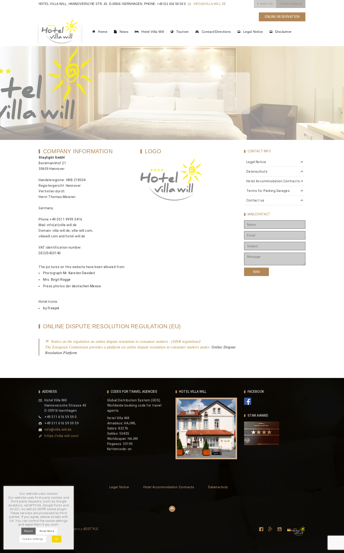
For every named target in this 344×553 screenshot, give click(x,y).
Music (266, 4)
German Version (291, 4)
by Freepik (51, 308)
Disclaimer (283, 32)
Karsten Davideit (82, 273)
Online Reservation (282, 17)
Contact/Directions (216, 32)
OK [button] (57, 539)
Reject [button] (28, 531)
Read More (47, 531)
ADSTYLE (91, 529)
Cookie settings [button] (32, 539)
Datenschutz (257, 171)
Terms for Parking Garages (268, 191)
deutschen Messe (86, 286)
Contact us (255, 200)
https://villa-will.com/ (61, 436)
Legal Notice (252, 32)
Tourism (182, 32)
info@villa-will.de (209, 4)
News (123, 32)
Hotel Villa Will (152, 32)
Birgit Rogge (61, 279)
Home (102, 32)
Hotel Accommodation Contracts (273, 181)
